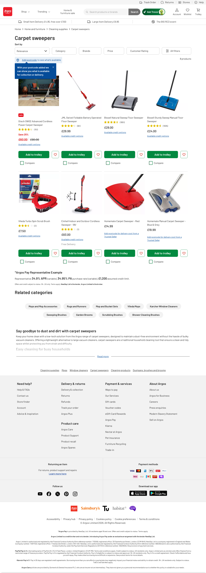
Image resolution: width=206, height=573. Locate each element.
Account (21, 407)
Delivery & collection (72, 389)
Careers (153, 401)
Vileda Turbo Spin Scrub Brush (34, 221)
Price (110, 50)
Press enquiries (157, 407)
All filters (175, 50)
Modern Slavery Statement (163, 413)
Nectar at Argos (113, 431)
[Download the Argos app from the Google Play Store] (158, 495)
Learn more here (58, 473)
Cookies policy (103, 519)
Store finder (23, 401)
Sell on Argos (156, 419)
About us (154, 389)
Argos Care (67, 429)
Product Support (70, 435)
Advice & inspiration (27, 413)
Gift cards (110, 401)
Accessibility (53, 519)
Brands (86, 50)
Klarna (108, 425)
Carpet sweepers (99, 370)
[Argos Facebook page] (48, 494)
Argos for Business (159, 395)
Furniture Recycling (115, 443)
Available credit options (29, 144)
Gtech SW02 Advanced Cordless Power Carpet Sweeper (35, 123)
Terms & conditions (149, 519)
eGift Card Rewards (115, 413)
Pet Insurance (112, 437)
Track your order (69, 407)
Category (60, 50)
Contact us (23, 395)
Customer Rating (139, 50)
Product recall (68, 441)
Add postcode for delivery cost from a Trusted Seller (121, 235)
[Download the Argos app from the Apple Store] (138, 495)
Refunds (65, 401)
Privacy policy (86, 519)
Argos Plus (67, 413)
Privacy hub (69, 519)
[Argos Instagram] (75, 494)
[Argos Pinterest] (66, 494)
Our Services (112, 395)
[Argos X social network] (57, 494)
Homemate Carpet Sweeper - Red (121, 221)
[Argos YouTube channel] (40, 494)
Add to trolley (34, 154)
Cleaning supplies (49, 370)
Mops (64, 370)
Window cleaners (79, 370)
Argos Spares (68, 447)
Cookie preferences (125, 519)
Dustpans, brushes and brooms (149, 370)
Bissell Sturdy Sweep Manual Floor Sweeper (165, 119)
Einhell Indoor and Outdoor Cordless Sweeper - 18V (80, 223)
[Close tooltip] (53, 66)
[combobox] (106, 12)
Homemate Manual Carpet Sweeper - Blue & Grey (166, 223)
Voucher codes (113, 407)
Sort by (18, 44)
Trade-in (109, 449)
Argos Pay (110, 419)
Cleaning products (120, 370)
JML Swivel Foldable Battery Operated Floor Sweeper (81, 119)
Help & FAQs (23, 389)
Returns (65, 395)
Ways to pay (111, 389)
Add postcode (29, 59)
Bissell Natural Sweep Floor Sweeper (123, 117)
